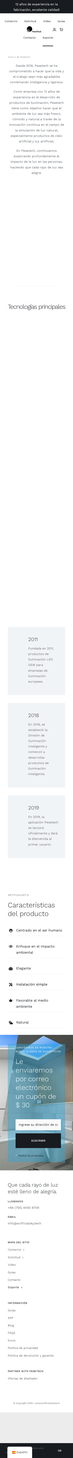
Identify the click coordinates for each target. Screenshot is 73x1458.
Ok (60, 1450)
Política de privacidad (30, 1155)
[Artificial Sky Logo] (36, 28)
